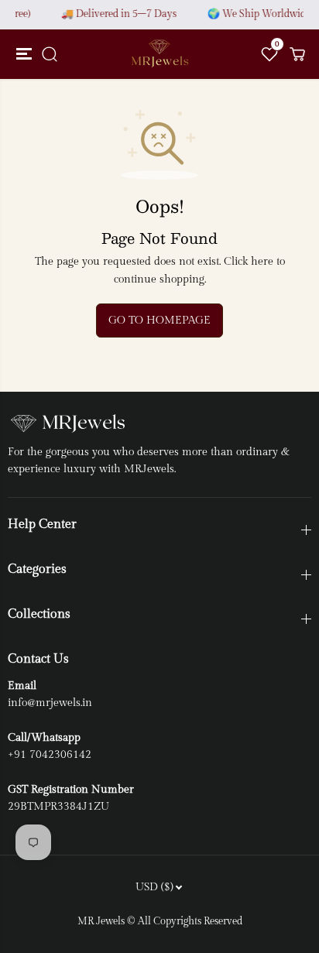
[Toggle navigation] (22, 54)
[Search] (49, 54)
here (262, 261)
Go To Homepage (159, 320)
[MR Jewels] (159, 53)
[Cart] (297, 54)
